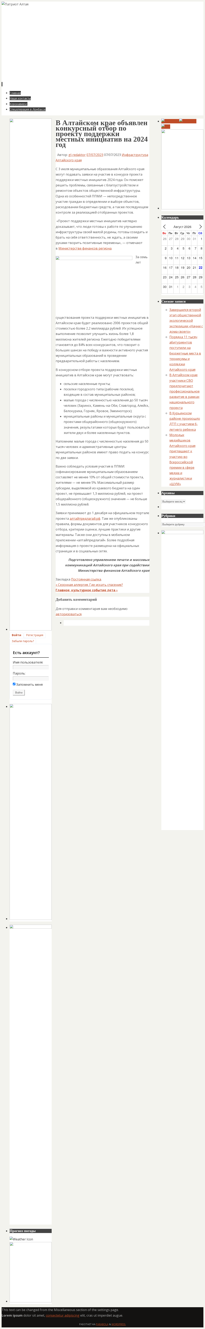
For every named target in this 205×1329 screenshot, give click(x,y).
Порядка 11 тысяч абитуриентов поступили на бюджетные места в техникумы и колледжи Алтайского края (185, 353)
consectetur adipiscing (62, 1315)
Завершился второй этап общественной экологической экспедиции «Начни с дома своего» (186, 321)
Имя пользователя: (28, 662)
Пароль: (19, 673)
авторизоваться (68, 614)
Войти (16, 635)
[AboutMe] (187, 121)
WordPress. (119, 1324)
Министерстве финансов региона (85, 248)
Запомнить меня (29, 684)
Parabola (102, 1324)
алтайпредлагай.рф (85, 518)
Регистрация (34, 635)
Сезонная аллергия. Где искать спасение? (89, 585)
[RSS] (165, 126)
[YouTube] (170, 121)
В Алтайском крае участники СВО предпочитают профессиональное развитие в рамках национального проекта (184, 391)
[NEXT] (199, 226)
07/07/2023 (94, 155)
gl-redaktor (77, 155)
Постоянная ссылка (86, 579)
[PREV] (165, 226)
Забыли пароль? (23, 641)
